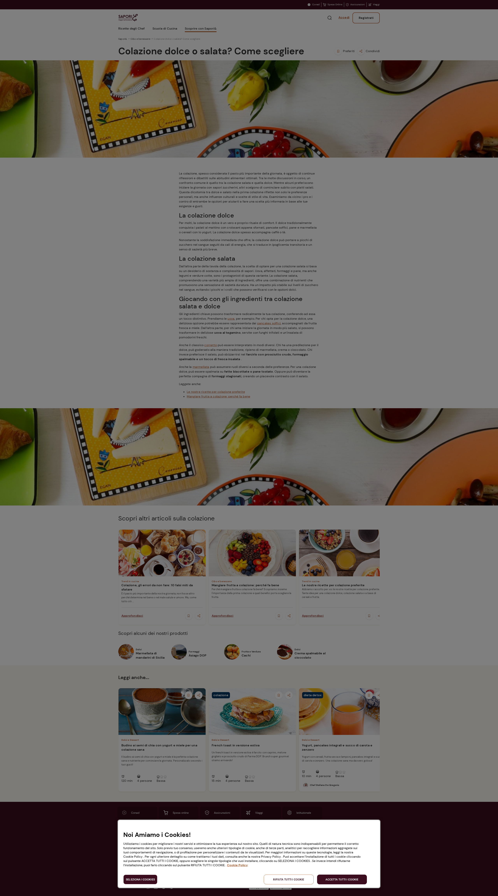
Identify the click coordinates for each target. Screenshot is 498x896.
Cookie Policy (237, 865)
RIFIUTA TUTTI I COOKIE (288, 879)
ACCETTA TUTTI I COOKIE (341, 879)
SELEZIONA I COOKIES (140, 879)
